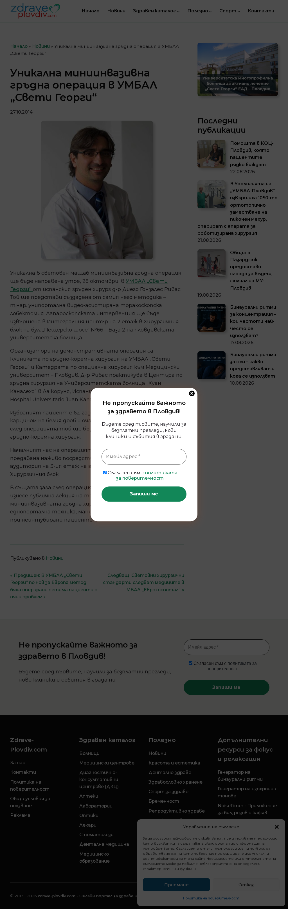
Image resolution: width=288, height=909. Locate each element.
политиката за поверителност (147, 475)
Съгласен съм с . (142, 475)
